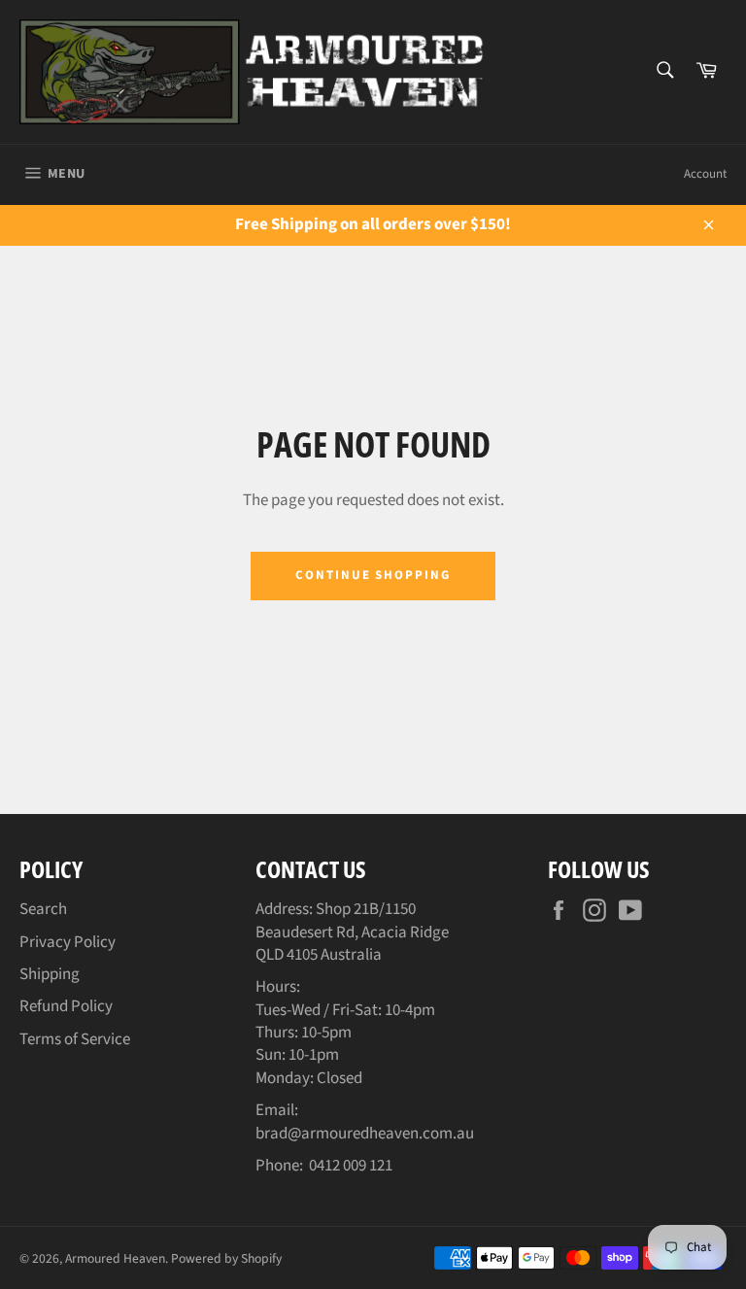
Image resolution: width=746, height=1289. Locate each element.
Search (43, 909)
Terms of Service (74, 1039)
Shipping (49, 974)
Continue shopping (373, 575)
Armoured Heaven (115, 1258)
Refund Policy (66, 1006)
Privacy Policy (67, 942)
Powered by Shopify (226, 1258)
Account (705, 174)
